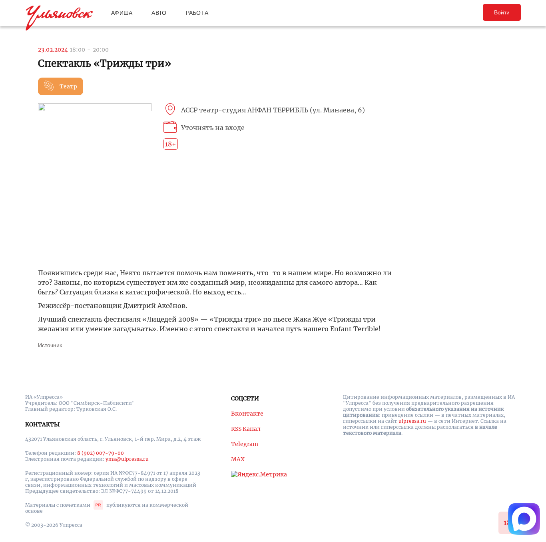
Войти (502, 12)
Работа (197, 13)
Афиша (121, 13)
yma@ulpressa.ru (127, 459)
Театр (68, 86)
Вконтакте (247, 413)
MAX (238, 459)
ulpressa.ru (412, 421)
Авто (158, 13)
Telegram (244, 444)
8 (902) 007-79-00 (100, 453)
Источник (50, 345)
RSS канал (246, 428)
